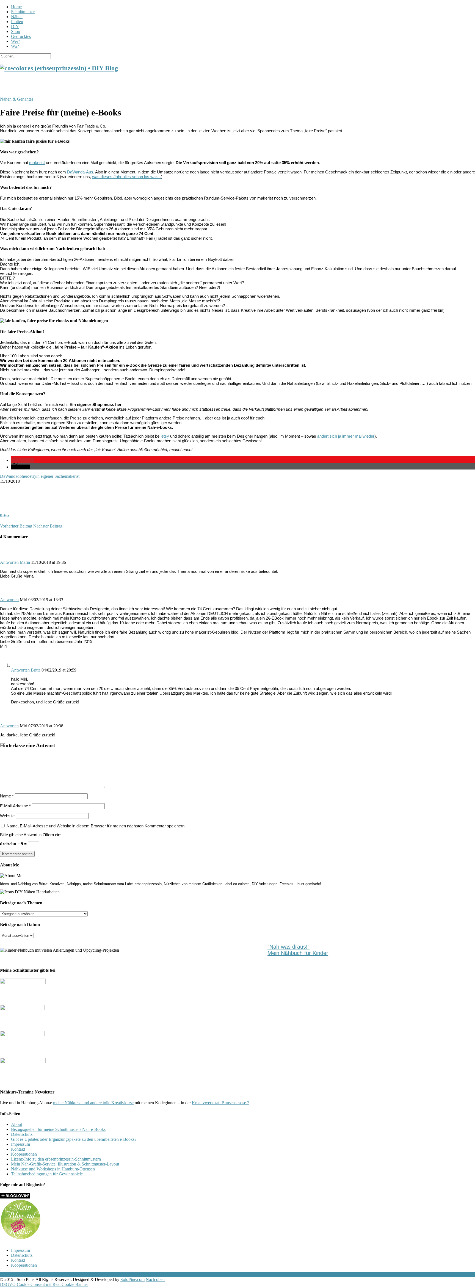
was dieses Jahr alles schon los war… (126, 176)
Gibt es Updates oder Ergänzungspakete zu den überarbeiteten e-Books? (73, 1139)
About (16, 1124)
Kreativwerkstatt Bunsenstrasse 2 (220, 1102)
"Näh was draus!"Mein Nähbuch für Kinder (297, 950)
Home (16, 6)
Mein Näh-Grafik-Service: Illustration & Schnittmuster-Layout (65, 1164)
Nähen (17, 16)
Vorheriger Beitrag (16, 526)
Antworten (9, 562)
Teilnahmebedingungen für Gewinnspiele (47, 1174)
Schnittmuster (23, 11)
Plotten (17, 21)
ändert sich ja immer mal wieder (345, 436)
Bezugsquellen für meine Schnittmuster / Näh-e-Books (58, 1129)
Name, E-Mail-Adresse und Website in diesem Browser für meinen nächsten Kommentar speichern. (96, 826)
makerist (37, 162)
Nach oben (155, 1279)
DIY (15, 26)
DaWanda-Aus (80, 172)
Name (7, 796)
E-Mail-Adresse (15, 805)
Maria (25, 562)
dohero (23, 476)
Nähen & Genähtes (16, 99)
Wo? (15, 46)
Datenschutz (21, 1134)
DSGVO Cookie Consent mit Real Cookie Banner (44, 1284)
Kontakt (18, 1149)
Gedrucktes (21, 36)
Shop (15, 31)
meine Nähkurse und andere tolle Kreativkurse (93, 1102)
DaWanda (8, 476)
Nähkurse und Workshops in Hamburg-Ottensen (53, 1169)
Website (7, 815)
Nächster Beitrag (47, 526)
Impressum (20, 1144)
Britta (4, 515)
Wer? (15, 41)
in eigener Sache (50, 476)
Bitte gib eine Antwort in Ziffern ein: (30, 834)
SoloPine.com (132, 1279)
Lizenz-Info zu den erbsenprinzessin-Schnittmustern (56, 1159)
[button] (22, 460)
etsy (165, 436)
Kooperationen (24, 1154)
